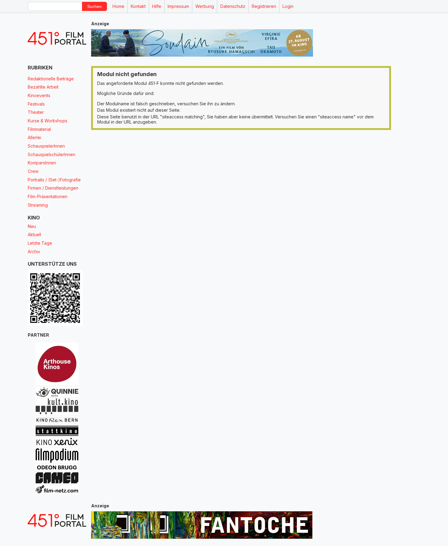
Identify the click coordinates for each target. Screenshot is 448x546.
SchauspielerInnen (46, 146)
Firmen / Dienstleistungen (53, 188)
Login (288, 6)
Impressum (178, 6)
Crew (33, 171)
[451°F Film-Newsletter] (57, 38)
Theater (36, 112)
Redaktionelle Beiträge (51, 78)
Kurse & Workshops (47, 120)
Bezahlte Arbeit (43, 86)
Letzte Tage (40, 243)
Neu (32, 226)
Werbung (204, 6)
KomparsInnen (42, 162)
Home (118, 6)
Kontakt (138, 6)
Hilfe (156, 6)
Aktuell (34, 234)
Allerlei (34, 137)
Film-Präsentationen (47, 196)
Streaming (38, 205)
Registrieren (264, 6)
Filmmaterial (39, 129)
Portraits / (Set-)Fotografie (54, 179)
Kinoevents (39, 95)
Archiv (34, 251)
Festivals (36, 104)
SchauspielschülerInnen (51, 154)
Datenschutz (232, 6)
